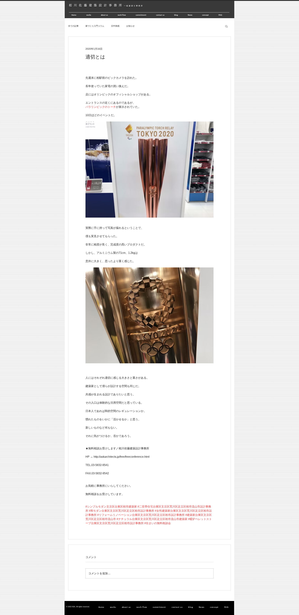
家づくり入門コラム (94, 26)
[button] (226, 26)
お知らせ (130, 26)
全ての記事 (73, 26)
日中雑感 (115, 26)
